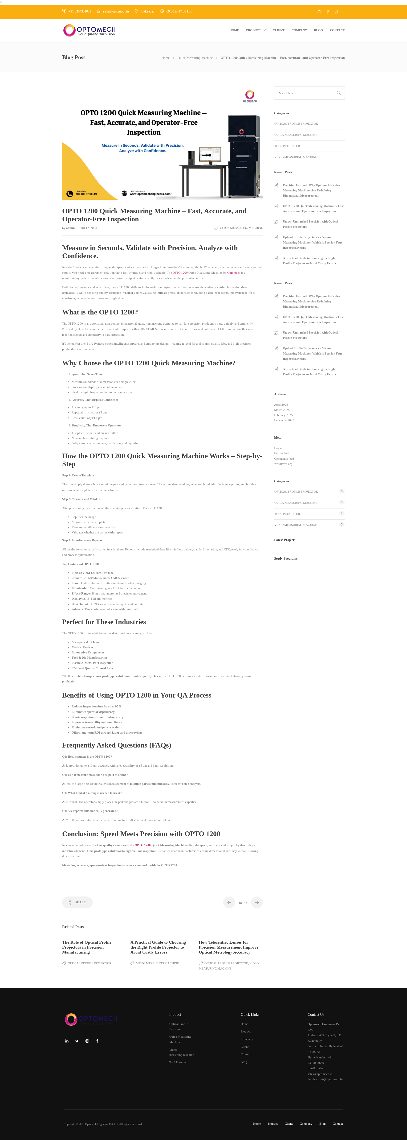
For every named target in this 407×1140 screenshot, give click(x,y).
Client (279, 30)
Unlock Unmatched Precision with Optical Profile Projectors (310, 224)
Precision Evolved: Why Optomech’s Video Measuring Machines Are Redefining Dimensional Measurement (311, 190)
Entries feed (281, 453)
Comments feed (284, 458)
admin (70, 228)
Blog (318, 30)
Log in (278, 448)
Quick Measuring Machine (195, 58)
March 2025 (282, 410)
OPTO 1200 (180, 272)
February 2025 (283, 415)
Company (299, 30)
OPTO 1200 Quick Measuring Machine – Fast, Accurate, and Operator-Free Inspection (313, 208)
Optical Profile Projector (89, 963)
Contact (337, 30)
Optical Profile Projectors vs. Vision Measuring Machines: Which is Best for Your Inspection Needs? (312, 242)
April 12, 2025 (87, 228)
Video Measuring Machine (157, 963)
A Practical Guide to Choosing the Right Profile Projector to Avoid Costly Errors (309, 260)
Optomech (233, 272)
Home (234, 30)
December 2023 (284, 420)
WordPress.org (283, 464)
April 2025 (281, 404)
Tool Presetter (287, 146)
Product (253, 30)
